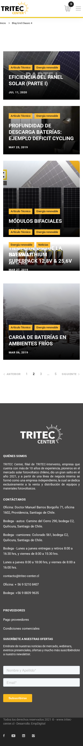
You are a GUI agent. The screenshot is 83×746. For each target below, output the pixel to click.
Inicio (3, 23)
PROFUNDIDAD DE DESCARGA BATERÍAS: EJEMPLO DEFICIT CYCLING (41, 132)
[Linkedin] (23, 736)
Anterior (14, 374)
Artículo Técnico (20, 67)
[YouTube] (13, 736)
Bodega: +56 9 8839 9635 (21, 593)
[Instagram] (33, 736)
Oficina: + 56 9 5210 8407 (21, 584)
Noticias (43, 244)
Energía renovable (47, 67)
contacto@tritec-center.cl (21, 576)
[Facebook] (4, 736)
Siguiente (69, 374)
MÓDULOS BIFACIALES (35, 221)
